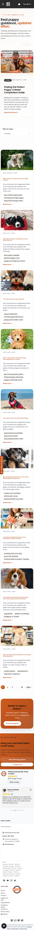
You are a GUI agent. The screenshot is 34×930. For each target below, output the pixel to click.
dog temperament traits (13, 439)
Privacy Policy (5, 911)
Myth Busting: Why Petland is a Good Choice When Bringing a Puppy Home (15, 477)
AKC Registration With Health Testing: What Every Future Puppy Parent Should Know (15, 598)
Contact (3, 895)
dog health (8, 614)
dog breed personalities (13, 433)
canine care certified (12, 493)
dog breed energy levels (13, 201)
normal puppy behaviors (13, 317)
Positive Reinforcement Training (16, 559)
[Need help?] (3, 926)
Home (3, 890)
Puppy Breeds (5, 902)
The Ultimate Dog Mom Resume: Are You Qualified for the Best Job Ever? (14, 537)
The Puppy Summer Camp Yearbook (13, 299)
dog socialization (10, 314)
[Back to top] (31, 820)
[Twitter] (15, 880)
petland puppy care (11, 258)
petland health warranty (13, 499)
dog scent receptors (12, 674)
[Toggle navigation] (3, 4)
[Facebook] (4, 880)
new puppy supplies (11, 255)
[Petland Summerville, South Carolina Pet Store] (8, 4)
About (3, 893)
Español (5, 914)
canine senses (9, 671)
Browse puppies (12, 723)
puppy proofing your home (14, 261)
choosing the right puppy (14, 198)
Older (28, 687)
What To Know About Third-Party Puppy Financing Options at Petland (14, 358)
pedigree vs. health (11, 617)
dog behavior (22, 671)
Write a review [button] (14, 782)
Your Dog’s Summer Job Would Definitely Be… (16, 418)
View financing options (17, 760)
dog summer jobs (11, 436)
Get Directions (9, 844)
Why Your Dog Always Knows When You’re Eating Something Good (17, 655)
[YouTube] (7, 880)
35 (22, 687)
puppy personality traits (13, 320)
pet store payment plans (13, 374)
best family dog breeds (13, 195)
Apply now (18, 764)
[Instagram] (11, 880)
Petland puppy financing (13, 377)
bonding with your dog (13, 553)
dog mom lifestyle (11, 556)
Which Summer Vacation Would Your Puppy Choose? (15, 179)
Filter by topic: (8, 129)
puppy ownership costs (13, 380)
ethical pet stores (11, 496)
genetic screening (22, 614)
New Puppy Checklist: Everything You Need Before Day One (15, 239)
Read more (7, 204)
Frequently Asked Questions (4, 907)
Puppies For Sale (4, 899)
